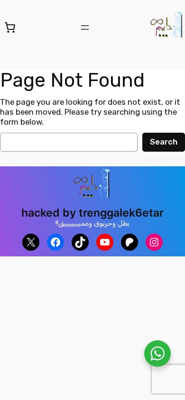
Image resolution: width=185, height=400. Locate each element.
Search (163, 141)
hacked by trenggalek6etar (92, 212)
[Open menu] (85, 27)
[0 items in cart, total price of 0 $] (10, 27)
